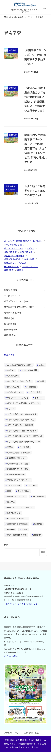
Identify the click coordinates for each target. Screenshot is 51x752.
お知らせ (8, 289)
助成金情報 (9, 355)
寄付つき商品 (23, 491)
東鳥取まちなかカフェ (16, 496)
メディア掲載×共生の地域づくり (20, 419)
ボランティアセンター (13, 248)
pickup (42, 364)
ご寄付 (41, 381)
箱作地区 (38, 524)
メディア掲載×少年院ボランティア (21, 430)
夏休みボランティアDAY (15, 262)
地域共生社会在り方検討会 (18, 452)
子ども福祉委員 (11, 266)
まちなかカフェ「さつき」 (17, 397)
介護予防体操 (26, 252)
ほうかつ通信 (35, 392)
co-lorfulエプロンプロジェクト (19, 364)
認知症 (24, 529)
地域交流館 (29, 259)
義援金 (7, 318)
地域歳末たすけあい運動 (17, 469)
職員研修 (8, 323)
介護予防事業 (10, 252)
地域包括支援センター (16, 458)
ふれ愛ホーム (10, 295)
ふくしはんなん (11, 656)
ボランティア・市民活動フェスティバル (23, 403)
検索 (6, 544)
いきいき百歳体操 (29, 370)
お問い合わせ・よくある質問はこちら (21, 603)
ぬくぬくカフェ (13, 386)
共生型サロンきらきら (14, 255)
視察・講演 (28, 732)
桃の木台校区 (38, 496)
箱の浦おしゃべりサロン (17, 518)
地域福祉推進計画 (12, 312)
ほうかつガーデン (14, 392)
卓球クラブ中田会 (12, 259)
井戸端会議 (24, 447)
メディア (30, 248)
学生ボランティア (30, 266)
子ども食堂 (32, 485)
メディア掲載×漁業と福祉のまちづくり (23, 441)
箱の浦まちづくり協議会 (17, 524)
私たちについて (14, 513)
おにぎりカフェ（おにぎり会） (19, 381)
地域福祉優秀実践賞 (16, 474)
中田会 (10, 447)
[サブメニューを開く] (45, 290)
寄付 (9, 491)
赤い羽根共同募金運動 (17, 535)
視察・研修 (9, 329)
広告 (37, 732)
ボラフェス (39, 397)
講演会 (20, 270)
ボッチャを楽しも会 (13, 244)
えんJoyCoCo (13, 375)
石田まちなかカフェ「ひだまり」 (20, 507)
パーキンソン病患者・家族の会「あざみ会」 (23, 241)
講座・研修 (9, 270)
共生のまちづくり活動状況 (16, 306)
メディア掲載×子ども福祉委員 (20, 425)
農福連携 (37, 535)
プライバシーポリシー (13, 732)
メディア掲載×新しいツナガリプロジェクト (25, 436)
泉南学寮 (11, 502)
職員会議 (11, 529)
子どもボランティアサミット (18, 480)
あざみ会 (11, 370)
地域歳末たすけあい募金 (17, 463)
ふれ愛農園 (31, 386)
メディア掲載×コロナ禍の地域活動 (22, 414)
